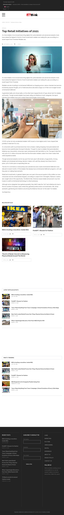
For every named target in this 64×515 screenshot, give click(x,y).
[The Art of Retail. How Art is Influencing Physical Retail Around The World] (16, 244)
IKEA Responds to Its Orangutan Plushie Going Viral (25, 382)
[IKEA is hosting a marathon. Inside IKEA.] (16, 216)
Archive (8, 22)
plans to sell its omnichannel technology (14, 181)
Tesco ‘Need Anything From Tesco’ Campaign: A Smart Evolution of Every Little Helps (35, 307)
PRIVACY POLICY (49, 457)
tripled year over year (28, 174)
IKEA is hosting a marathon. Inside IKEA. (15, 230)
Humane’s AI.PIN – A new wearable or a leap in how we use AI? (26, 4)
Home (3, 22)
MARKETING (48, 438)
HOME (46, 435)
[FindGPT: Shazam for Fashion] (47, 217)
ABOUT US (47, 454)
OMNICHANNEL (49, 445)
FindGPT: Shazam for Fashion (43, 230)
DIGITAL (47, 448)
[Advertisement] (32, 274)
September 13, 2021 (8, 44)
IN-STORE (47, 441)
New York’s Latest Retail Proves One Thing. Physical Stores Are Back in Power (32, 314)
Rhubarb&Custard (37, 512)
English (7, 6)
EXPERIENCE (48, 451)
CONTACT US (48, 461)
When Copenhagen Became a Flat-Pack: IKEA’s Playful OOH (27, 320)
